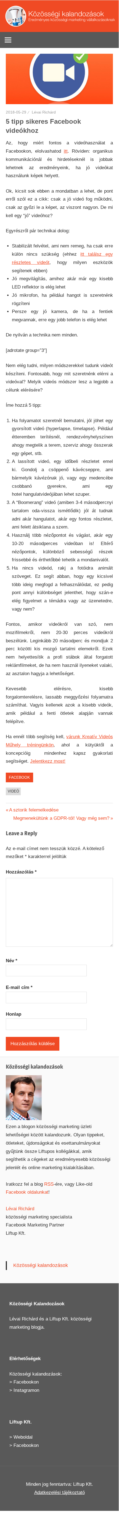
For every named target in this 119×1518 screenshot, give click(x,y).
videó (13, 791)
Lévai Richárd (44, 112)
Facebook (19, 777)
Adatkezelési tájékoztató (59, 1492)
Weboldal (23, 1437)
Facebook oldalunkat (27, 1192)
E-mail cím (19, 987)
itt (66, 151)
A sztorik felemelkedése (34, 810)
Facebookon (26, 1382)
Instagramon (26, 1390)
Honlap (13, 1014)
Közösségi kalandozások (40, 1265)
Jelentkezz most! (47, 761)
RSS (49, 1184)
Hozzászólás (21, 872)
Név (11, 960)
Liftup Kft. (59, 1319)
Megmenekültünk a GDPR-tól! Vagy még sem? (61, 818)
